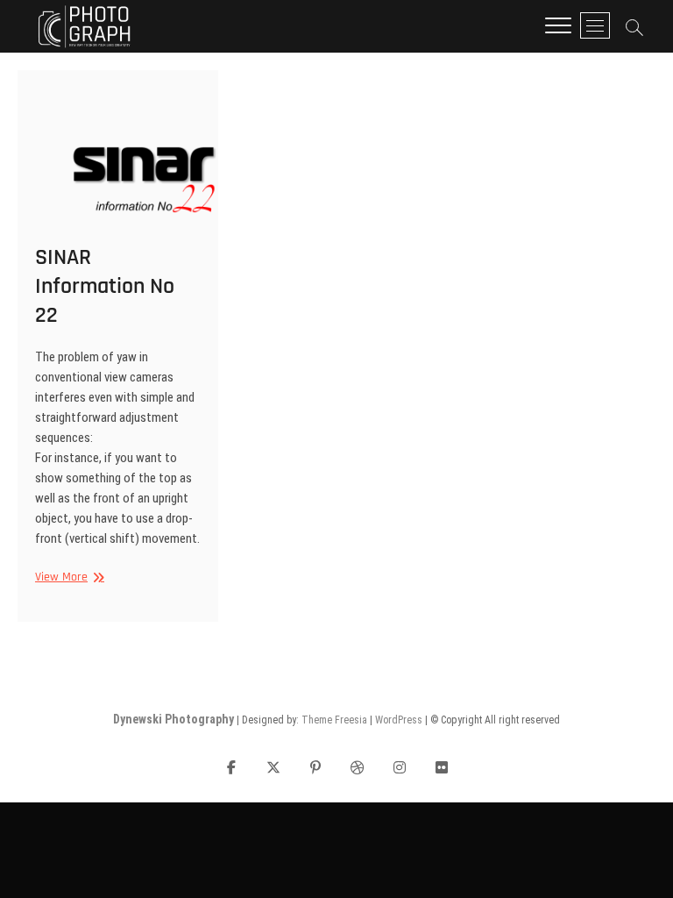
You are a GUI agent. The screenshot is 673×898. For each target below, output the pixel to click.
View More (67, 577)
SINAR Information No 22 (104, 286)
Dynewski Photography (173, 719)
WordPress (398, 720)
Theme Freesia (334, 720)
